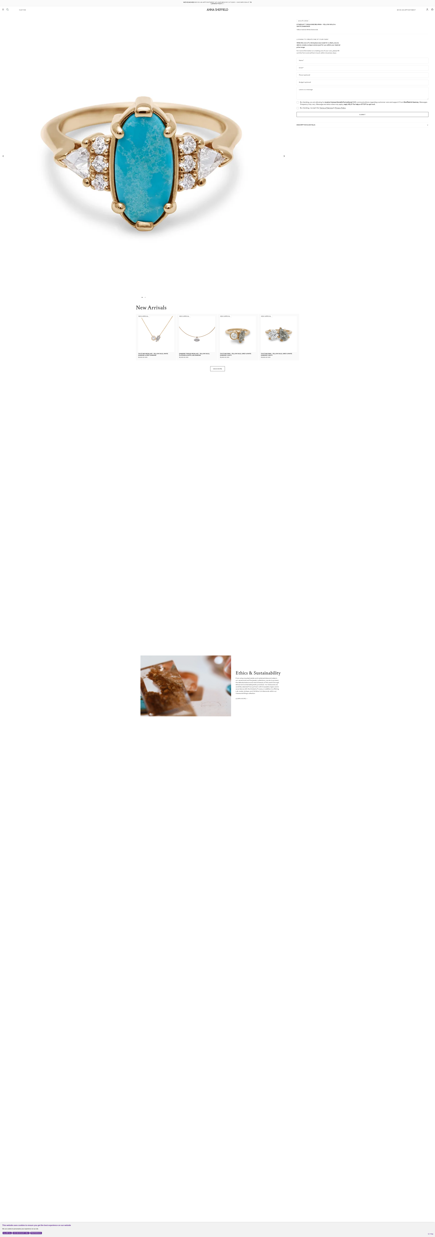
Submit (362, 114)
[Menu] (3, 9)
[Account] (427, 9)
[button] (2, 156)
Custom (22, 10)
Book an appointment (406, 10)
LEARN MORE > (241, 698)
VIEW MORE (217, 369)
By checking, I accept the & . (323, 108)
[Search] (7, 9)
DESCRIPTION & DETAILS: (306, 125)
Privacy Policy (340, 108)
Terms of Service (326, 108)
